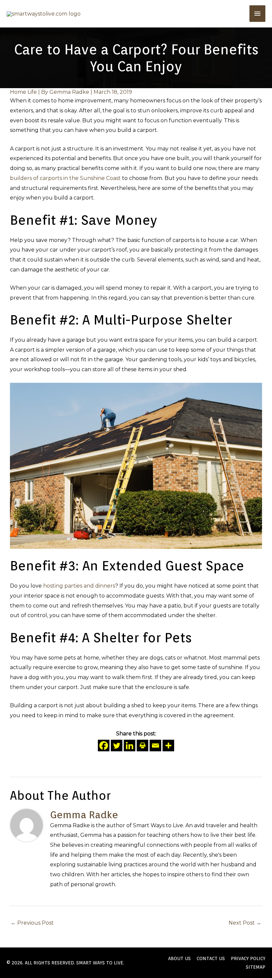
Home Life (23, 92)
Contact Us (211, 958)
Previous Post (32, 923)
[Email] (155, 745)
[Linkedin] (129, 745)
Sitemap (255, 967)
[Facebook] (103, 745)
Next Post (245, 923)
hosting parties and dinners (79, 586)
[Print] (142, 745)
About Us (179, 958)
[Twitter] (116, 745)
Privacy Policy (248, 958)
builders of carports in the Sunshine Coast (65, 178)
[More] (168, 745)
